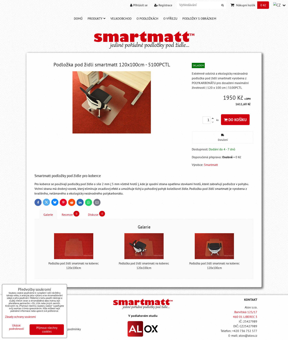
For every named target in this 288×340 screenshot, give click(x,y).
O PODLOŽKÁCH (147, 18)
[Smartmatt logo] (143, 303)
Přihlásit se (140, 5)
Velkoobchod (120, 18)
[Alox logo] (142, 335)
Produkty (95, 18)
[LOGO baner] (144, 49)
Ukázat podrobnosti (16, 327)
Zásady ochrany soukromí (20, 317)
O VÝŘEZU (170, 18)
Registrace (165, 5)
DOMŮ (78, 18)
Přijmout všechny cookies (46, 329)
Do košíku (237, 119)
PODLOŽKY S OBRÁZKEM (199, 18)
